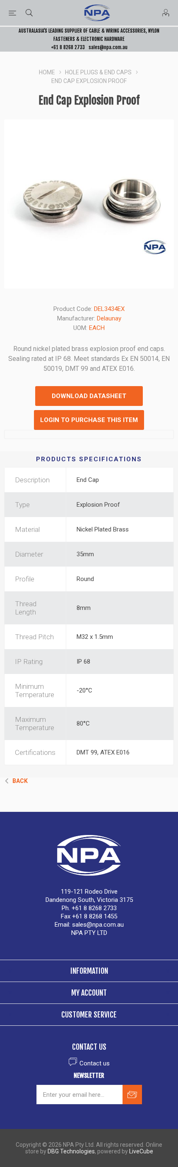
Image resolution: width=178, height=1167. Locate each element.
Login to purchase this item (89, 420)
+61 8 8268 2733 (68, 47)
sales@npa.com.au (108, 47)
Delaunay (109, 318)
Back (20, 781)
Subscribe (132, 1094)
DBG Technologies (71, 1151)
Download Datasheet (89, 396)
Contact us (94, 1063)
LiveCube (141, 1151)
